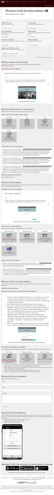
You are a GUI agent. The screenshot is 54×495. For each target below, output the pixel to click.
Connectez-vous (48, 5)
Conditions (27, 477)
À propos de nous (5, 477)
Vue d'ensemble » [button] (33, 28)
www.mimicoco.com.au (9, 126)
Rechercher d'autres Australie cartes (44, 57)
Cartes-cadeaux (14, 1)
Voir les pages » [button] (32, 36)
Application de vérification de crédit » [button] (10, 53)
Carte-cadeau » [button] (5, 45)
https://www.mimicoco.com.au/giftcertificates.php (13, 266)
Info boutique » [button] (5, 36)
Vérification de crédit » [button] (7, 28)
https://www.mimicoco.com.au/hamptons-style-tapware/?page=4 (25, 163)
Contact (45, 1)
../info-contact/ (45, 126)
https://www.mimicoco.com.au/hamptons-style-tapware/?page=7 (25, 155)
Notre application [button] (33, 1)
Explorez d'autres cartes (9, 253)
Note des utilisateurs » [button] (34, 45)
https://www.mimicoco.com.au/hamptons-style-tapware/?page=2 (25, 172)
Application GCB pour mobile (14, 186)
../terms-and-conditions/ (9, 139)
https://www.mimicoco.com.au (7, 66)
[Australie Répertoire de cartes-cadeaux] (46, 10)
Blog (40, 1)
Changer (51, 477)
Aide (11, 477)
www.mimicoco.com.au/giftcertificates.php (11, 239)
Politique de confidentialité (18, 477)
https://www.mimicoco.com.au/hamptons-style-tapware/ (16, 274)
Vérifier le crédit (23, 1)
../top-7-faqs (27, 126)
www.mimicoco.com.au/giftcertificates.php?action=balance (11, 361)
